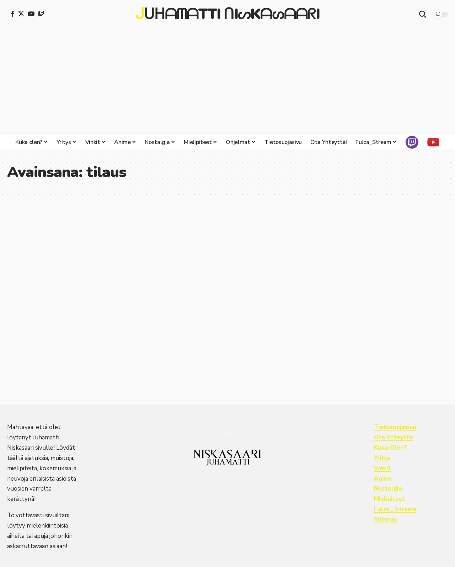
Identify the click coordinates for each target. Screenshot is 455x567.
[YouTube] (31, 14)
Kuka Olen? (390, 448)
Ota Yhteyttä (393, 437)
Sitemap (386, 519)
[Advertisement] (227, 82)
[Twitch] (41, 14)
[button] (422, 14)
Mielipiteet (389, 499)
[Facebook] (12, 14)
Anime (383, 479)
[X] (21, 14)
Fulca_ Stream (395, 509)
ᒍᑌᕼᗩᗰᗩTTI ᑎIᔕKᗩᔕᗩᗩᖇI (227, 14)
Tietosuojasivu (395, 427)
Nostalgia (388, 489)
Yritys (382, 458)
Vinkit (382, 468)
